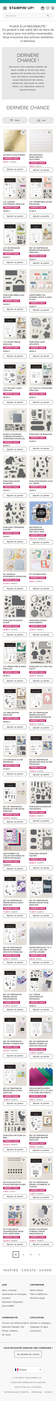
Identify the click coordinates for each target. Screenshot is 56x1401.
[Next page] (39, 1254)
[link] (48, 8)
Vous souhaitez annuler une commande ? (28, 1348)
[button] (42, 8)
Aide (4, 1284)
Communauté (10, 1317)
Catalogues (37, 1317)
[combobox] (28, 15)
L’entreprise (37, 1284)
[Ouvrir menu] (4, 8)
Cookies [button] (48, 1392)
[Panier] (53, 8)
